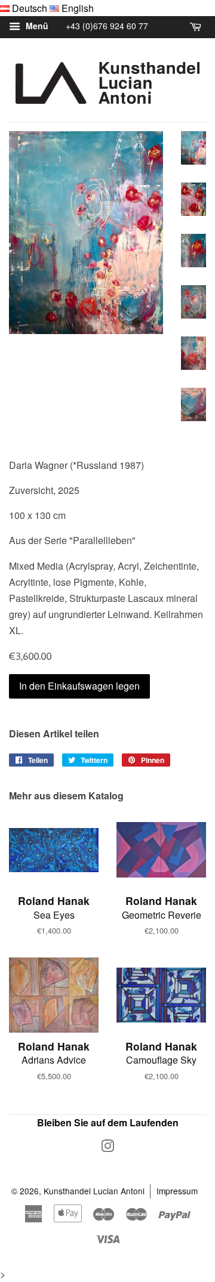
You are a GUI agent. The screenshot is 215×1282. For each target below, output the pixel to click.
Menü (35, 26)
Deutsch (29, 8)
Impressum (177, 1191)
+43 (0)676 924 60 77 (107, 26)
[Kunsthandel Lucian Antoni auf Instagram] (107, 1148)
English (78, 8)
